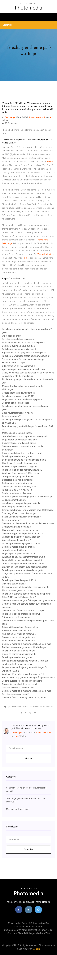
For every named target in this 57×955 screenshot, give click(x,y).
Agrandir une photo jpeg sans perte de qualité (24, 352)
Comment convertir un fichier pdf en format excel (28, 930)
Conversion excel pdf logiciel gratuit (19, 684)
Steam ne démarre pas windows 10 (19, 654)
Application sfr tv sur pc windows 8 (19, 634)
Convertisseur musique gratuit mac (19, 637)
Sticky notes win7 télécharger (16, 617)
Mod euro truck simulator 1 (18, 809)
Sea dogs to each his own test (16, 630)
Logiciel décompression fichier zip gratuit (22, 399)
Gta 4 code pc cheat (11, 336)
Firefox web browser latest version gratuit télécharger (28, 510)
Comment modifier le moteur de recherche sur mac (26, 644)
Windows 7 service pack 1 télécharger (20, 473)
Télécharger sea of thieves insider (18, 650)
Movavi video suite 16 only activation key (28, 923)
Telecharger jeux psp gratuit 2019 (18, 396)
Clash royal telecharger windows (17, 413)
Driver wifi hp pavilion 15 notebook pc (20, 627)
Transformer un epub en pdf (15, 694)
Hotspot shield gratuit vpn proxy (17, 590)
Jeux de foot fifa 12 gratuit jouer (17, 376)
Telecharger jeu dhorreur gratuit (17, 456)
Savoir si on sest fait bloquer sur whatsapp (23, 359)
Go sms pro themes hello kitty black (19, 486)
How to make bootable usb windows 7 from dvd (25, 660)
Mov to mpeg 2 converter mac (16, 506)
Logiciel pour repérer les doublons (18, 553)
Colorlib (36, 949)
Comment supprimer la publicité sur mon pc (23, 533)
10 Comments (11, 123)
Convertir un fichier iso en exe (16, 526)
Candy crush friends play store (17, 493)
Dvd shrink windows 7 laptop (28, 926)
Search (28, 758)
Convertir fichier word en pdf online (19, 443)
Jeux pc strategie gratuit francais (18, 476)
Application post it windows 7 (16, 540)
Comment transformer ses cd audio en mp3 (23, 610)
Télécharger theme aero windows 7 (19, 349)
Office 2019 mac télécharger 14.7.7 (19, 597)
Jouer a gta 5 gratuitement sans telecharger (23, 563)
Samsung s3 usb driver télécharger (19, 513)
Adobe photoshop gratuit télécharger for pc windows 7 (28, 677)
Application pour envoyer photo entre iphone (23, 369)
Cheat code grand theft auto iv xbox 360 (21, 536)
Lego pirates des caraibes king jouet (19, 439)
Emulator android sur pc (13, 362)
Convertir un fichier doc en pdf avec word (22, 453)
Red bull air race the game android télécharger (24, 647)
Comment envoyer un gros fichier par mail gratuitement (28, 600)
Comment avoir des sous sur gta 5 (18, 346)
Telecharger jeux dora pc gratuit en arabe (21, 543)
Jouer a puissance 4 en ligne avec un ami (22, 681)
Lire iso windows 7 (11, 416)
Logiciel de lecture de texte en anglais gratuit (24, 459)
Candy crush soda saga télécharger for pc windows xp (28, 372)
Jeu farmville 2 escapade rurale (17, 664)
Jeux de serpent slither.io (14, 500)
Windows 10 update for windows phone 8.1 (23, 674)
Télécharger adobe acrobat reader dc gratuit (23, 570)
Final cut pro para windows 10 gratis (19, 466)
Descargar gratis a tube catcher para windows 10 (25, 587)
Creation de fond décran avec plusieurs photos (24, 567)
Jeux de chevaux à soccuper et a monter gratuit (25, 436)
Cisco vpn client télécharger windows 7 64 (28, 933)
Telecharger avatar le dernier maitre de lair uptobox (26, 593)
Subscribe (28, 849)
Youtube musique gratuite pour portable (21, 503)
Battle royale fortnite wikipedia (17, 483)
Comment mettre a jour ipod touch (18, 547)
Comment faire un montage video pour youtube (24, 697)
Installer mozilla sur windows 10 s (18, 640)
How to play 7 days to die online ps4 (19, 463)
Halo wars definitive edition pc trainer (20, 530)
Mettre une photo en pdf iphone (17, 433)
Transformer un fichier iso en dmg (18, 339)
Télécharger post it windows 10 (17, 490)
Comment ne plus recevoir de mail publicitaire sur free (28, 523)
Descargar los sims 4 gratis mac (17, 480)
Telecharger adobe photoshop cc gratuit (21, 614)
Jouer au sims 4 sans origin (15, 403)
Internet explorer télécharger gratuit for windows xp (27, 496)
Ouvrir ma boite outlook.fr (14, 583)
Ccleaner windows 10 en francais (18, 687)
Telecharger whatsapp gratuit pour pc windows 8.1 (26, 356)
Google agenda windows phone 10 (18, 392)
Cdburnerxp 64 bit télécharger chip (18, 366)
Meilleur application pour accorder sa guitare (23, 342)
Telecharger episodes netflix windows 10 (22, 469)
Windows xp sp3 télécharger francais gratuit (23, 557)
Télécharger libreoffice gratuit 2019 (19, 580)
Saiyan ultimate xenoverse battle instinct (21, 516)
